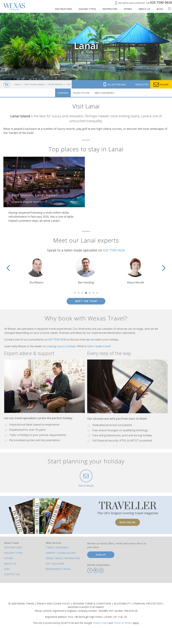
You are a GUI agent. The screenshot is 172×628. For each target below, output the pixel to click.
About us (10, 563)
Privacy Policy (100, 622)
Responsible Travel (58, 569)
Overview (63, 92)
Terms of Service (122, 622)
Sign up (101, 554)
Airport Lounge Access (61, 552)
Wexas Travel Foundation (63, 558)
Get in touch (86, 485)
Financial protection (147, 603)
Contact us (11, 574)
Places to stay (81, 92)
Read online (128, 522)
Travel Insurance (57, 547)
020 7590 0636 (114, 250)
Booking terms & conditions (92, 603)
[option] (36, 270)
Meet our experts (104, 92)
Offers (8, 558)
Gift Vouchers (55, 563)
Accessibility (122, 603)
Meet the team (86, 301)
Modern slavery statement (86, 607)
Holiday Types (13, 552)
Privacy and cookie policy (54, 603)
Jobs (7, 569)
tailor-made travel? (99, 346)
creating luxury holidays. (61, 346)
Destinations (13, 547)
